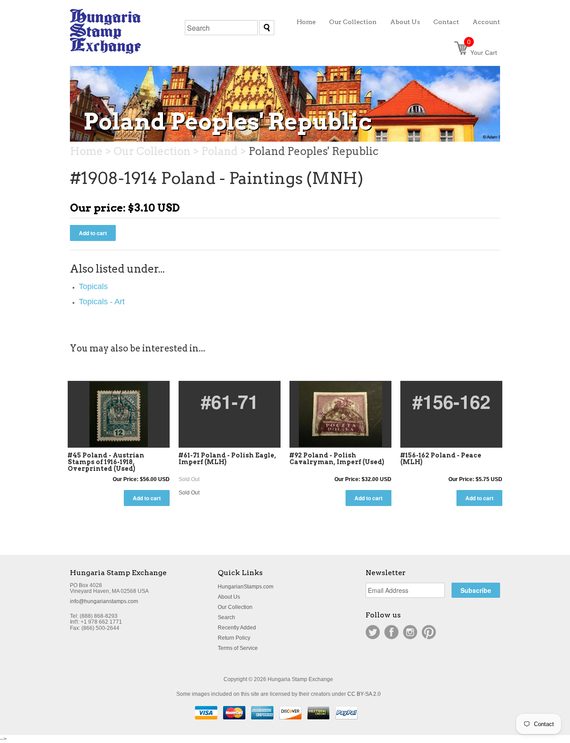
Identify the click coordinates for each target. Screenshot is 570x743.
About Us (229, 597)
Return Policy (234, 638)
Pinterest (429, 632)
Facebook (391, 632)
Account (486, 21)
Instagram (410, 632)
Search (226, 617)
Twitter (373, 632)
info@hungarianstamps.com (104, 601)
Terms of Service (238, 648)
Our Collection (235, 607)
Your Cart (482, 52)
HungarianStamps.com (245, 587)
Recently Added (237, 628)
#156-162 (451, 401)
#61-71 (229, 401)
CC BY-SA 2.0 (364, 694)
